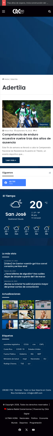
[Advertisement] (26, 44)
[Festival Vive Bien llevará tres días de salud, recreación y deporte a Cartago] (26, 304)
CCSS (26, 344)
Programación (36, 423)
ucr (29, 364)
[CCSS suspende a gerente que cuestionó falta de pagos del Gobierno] (10, 324)
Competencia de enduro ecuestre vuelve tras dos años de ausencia (26, 138)
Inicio (6, 79)
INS (32, 354)
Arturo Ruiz (8, 131)
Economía (43, 418)
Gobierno (23, 354)
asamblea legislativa (12, 344)
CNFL (41, 344)
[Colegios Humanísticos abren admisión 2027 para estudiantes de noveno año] (43, 324)
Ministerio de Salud (11, 359)
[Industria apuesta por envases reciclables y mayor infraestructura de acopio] (10, 304)
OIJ (45, 359)
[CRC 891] (16, 11)
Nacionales (35, 359)
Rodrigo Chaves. (10, 364)
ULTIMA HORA (11, 418)
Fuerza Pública (10, 354)
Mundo (14, 423)
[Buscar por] (49, 12)
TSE (22, 364)
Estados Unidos (34, 349)
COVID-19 (20, 349)
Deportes (24, 423)
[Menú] (3, 12)
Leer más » (11, 160)
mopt (25, 359)
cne (34, 344)
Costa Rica (8, 349)
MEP (39, 354)
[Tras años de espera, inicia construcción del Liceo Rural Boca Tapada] (43, 304)
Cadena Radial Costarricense (19, 409)
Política (34, 418)
